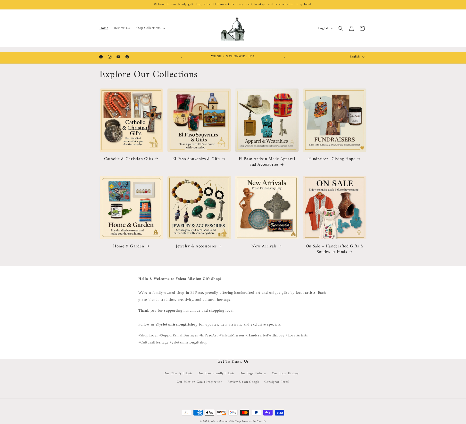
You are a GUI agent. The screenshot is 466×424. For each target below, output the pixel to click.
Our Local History (285, 373)
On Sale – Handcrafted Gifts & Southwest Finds (334, 249)
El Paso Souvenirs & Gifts (196, 159)
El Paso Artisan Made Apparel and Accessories (267, 162)
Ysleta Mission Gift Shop (226, 421)
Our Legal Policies (253, 373)
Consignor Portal (276, 382)
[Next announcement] (284, 56)
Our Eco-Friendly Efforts (216, 373)
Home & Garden (128, 246)
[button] (150, 28)
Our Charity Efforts (178, 373)
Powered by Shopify (254, 421)
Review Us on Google (243, 382)
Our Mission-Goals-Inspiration (199, 382)
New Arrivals (263, 246)
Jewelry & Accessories (196, 246)
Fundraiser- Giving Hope (332, 159)
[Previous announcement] (181, 56)
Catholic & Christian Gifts (128, 159)
